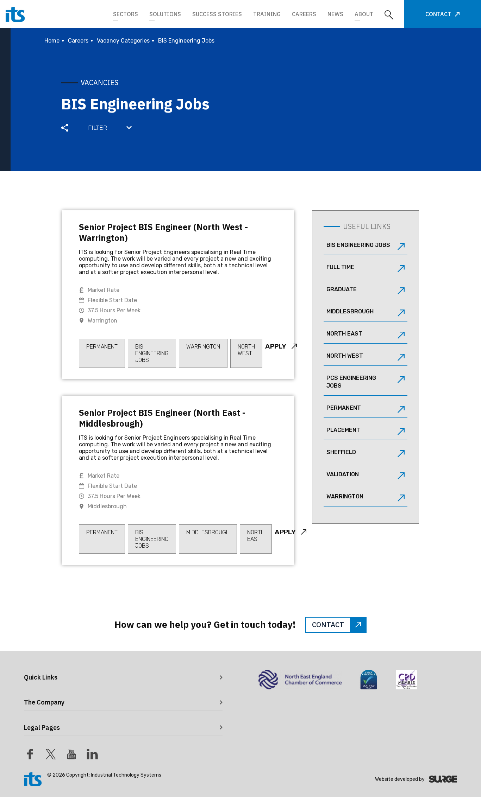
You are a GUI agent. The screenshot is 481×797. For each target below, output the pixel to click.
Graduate (341, 289)
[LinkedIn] (92, 754)
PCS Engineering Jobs (351, 382)
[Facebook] (30, 754)
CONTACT (328, 624)
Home (52, 40)
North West (344, 355)
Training (267, 14)
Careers (304, 14)
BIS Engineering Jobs (358, 245)
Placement (343, 430)
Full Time (340, 267)
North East (344, 333)
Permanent (343, 407)
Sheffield (341, 452)
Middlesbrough (350, 311)
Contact (438, 14)
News (335, 14)
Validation (342, 474)
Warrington (344, 496)
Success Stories (217, 14)
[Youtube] (71, 754)
